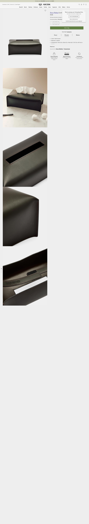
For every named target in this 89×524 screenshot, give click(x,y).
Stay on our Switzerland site (74, 19)
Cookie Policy (80, 21)
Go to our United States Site (74, 16)
